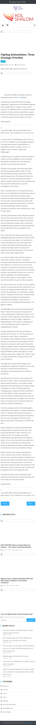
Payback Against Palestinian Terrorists (15, 656)
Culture (5, 690)
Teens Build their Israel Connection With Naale (6, 503)
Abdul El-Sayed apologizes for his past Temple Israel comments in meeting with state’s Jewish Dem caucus (18, 671)
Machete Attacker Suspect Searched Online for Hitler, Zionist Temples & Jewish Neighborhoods (31, 503)
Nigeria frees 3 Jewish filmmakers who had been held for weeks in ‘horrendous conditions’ (17, 581)
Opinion (5, 701)
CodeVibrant (29, 723)
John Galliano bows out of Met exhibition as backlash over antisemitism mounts (17, 639)
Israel (3, 61)
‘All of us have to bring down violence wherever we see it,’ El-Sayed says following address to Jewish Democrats (18, 648)
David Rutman (21, 65)
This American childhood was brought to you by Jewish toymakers (19, 662)
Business (6, 686)
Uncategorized (8, 708)
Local (4, 697)
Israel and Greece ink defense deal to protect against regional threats (18, 631)
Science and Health (9, 704)
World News (7, 712)
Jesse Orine (15, 585)
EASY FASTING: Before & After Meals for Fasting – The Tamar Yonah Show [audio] (16, 546)
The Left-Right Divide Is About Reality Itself (16, 614)
